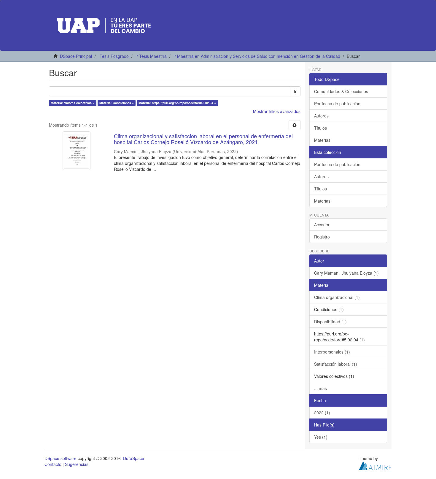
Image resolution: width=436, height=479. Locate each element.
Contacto (52, 464)
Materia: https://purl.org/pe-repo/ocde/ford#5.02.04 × (177, 103)
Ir (295, 91)
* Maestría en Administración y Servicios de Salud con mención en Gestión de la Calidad (257, 56)
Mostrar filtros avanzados (276, 111)
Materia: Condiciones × (116, 103)
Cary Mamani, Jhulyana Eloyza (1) (346, 273)
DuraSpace (133, 458)
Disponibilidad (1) (330, 321)
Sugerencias (76, 464)
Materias (322, 140)
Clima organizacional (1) (337, 297)
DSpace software (60, 458)
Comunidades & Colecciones (341, 91)
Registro (322, 237)
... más (320, 388)
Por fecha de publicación (337, 103)
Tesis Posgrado (114, 56)
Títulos (320, 128)
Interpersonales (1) (332, 352)
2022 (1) (322, 413)
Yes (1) (320, 437)
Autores (321, 116)
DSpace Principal (76, 56)
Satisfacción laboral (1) (335, 364)
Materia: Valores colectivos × (72, 103)
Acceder (322, 224)
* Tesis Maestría (151, 56)
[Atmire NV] (375, 465)
